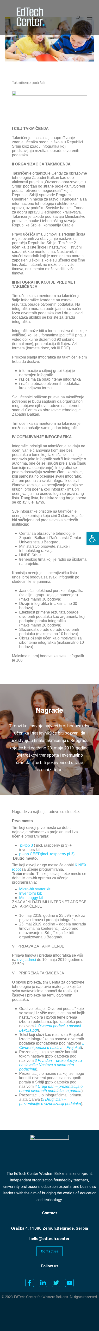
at (51, 1045)
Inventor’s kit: (30, 893)
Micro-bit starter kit (34, 889)
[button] (93, 538)
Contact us (49, 1251)
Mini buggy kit (31, 898)
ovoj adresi (26, 960)
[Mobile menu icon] (89, 17)
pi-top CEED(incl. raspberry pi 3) (46, 854)
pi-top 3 (26, 845)
